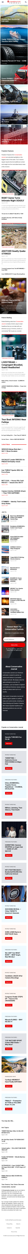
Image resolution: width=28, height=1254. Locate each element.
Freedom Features (8, 151)
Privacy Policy (10, 650)
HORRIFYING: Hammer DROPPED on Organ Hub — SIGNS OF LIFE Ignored (14, 848)
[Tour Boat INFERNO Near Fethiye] (14, 404)
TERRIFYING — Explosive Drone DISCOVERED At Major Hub (13, 761)
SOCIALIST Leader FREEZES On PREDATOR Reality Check (13, 461)
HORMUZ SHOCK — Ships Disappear (16, 547)
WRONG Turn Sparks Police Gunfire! (16, 589)
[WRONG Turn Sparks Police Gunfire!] (5, 591)
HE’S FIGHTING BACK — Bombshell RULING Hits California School (13, 872)
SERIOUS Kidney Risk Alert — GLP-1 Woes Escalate (12, 450)
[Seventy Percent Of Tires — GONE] (14, 55)
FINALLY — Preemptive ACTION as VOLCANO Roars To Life (13, 1103)
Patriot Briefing (7, 318)
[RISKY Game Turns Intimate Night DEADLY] (14, 182)
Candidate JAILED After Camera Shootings (13, 977)
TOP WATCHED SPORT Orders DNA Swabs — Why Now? (13, 1042)
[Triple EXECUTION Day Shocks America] (5, 560)
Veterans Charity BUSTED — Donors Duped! (12, 301)
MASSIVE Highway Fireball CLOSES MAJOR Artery (17, 600)
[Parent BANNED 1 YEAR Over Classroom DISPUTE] (14, 74)
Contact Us (9, 1227)
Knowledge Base (10, 1076)
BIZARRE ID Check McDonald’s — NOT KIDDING (16, 579)
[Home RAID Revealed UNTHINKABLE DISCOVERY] (5, 539)
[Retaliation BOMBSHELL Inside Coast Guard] (5, 529)
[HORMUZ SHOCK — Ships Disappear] (5, 549)
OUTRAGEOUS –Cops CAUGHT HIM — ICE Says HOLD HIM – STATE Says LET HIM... (14, 1167)
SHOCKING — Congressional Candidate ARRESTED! (17, 610)
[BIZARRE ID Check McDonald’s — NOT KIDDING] (5, 580)
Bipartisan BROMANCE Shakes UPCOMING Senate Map (17, 517)
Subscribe (18, 1227)
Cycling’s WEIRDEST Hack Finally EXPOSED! (13, 1081)
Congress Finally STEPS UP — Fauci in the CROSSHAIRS (14, 999)
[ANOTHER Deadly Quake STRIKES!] (14, 236)
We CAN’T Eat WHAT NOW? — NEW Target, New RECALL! (13, 955)
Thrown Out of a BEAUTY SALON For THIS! (12, 213)
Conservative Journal (8, 673)
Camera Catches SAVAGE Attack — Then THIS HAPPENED (14, 492)
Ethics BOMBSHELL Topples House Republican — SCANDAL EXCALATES (13, 786)
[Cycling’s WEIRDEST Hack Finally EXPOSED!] (14, 1064)
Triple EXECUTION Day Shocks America (17, 558)
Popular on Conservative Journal (12, 727)
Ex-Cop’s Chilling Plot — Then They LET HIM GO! (14, 435)
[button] (2, 2)
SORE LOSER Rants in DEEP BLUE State (13, 933)
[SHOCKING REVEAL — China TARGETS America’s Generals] (14, 894)
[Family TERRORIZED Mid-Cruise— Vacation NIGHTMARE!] (14, 35)
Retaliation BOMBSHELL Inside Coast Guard (17, 527)
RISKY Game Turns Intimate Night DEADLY (13, 199)
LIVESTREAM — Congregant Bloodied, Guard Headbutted (12, 365)
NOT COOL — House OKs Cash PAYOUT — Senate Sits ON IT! (13, 482)
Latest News (6, 444)
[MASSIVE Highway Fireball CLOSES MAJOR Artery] (5, 601)
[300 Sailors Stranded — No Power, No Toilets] (14, 114)
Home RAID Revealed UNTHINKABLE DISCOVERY (16, 538)
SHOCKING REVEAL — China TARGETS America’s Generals (13, 911)
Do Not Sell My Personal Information (13, 1220)
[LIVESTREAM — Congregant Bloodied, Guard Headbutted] (14, 347)
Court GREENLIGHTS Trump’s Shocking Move (13, 274)
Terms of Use (19, 650)
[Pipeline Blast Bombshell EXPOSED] (14, 15)
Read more (8, 743)
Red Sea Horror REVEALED (15, 568)
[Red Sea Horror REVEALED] (5, 570)
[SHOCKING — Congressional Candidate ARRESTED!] (5, 611)
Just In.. (4, 512)
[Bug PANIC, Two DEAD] (14, 94)
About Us (18, 1224)
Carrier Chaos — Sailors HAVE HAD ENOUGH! (13, 439)
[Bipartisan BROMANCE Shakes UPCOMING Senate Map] (5, 518)
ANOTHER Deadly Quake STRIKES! (14, 252)
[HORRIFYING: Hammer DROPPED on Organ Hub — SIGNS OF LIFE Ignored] (14, 829)
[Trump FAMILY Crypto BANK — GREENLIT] (14, 134)
